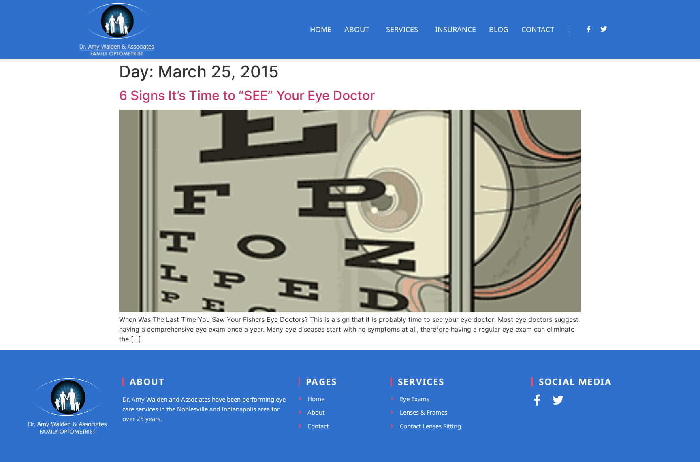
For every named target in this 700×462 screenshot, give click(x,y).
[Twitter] (603, 29)
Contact (537, 29)
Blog (498, 29)
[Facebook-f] (588, 29)
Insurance (455, 29)
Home (320, 29)
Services (402, 29)
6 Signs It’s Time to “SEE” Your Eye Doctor (247, 95)
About (356, 29)
